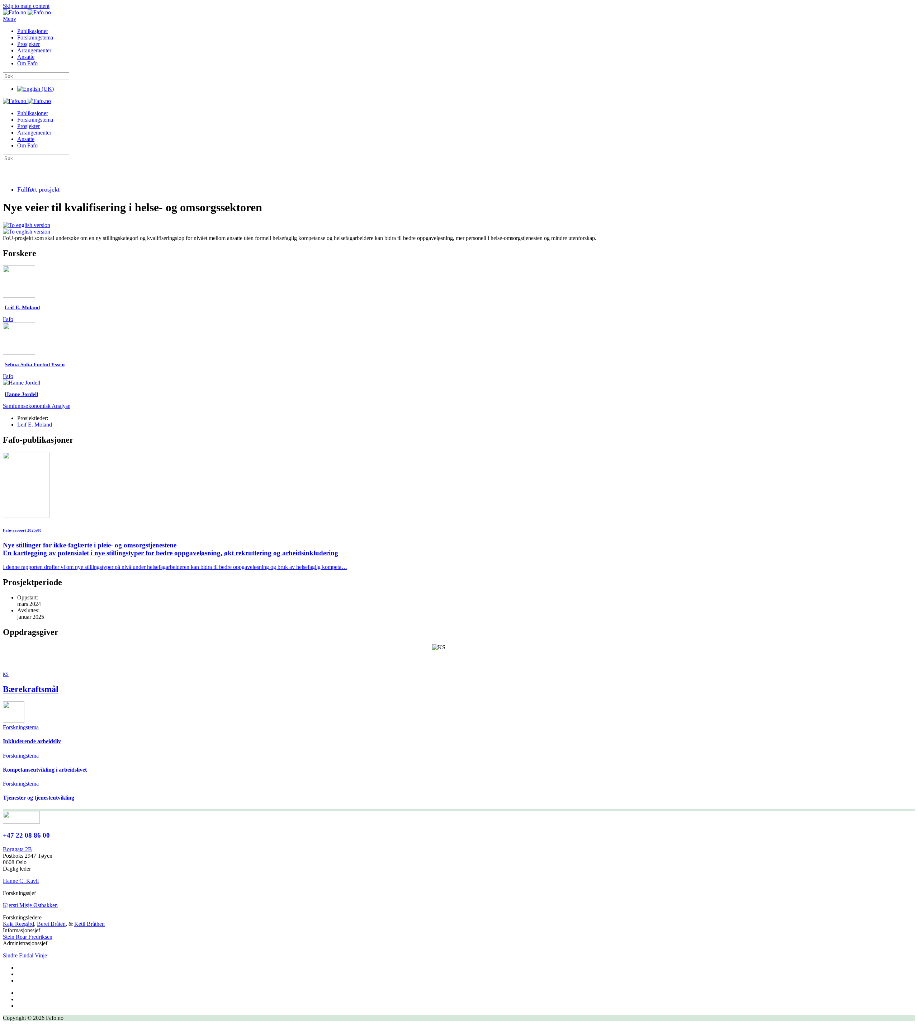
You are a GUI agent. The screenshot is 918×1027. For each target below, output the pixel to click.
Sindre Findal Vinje (25, 955)
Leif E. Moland (34, 424)
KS (6, 674)
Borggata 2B (17, 849)
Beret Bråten (51, 924)
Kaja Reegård (18, 924)
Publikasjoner (32, 31)
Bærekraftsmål (30, 689)
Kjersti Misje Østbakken (30, 905)
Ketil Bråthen (89, 924)
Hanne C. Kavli (21, 881)
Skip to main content (26, 6)
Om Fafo (27, 63)
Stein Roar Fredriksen (27, 937)
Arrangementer (34, 50)
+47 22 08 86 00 (26, 835)
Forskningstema (35, 37)
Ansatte (25, 57)
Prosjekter (28, 44)
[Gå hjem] (27, 12)
